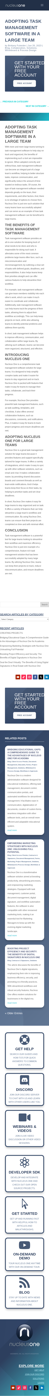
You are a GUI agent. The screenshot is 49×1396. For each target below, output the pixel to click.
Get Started (24, 1214)
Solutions (32, 48)
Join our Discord (34, 1374)
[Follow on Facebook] (35, 677)
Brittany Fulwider (17, 45)
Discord (24, 1090)
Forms (28, 765)
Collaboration (18, 48)
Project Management (23, 862)
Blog (7, 48)
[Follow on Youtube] (18, 677)
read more (12, 830)
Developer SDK (24, 1172)
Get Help (24, 1049)
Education (21, 765)
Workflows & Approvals (29, 771)
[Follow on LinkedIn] (46, 677)
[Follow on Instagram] (29, 677)
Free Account (24, 83)
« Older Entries (13, 1013)
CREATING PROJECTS (11, 633)
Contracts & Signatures (20, 961)
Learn (41, 1383)
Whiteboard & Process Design (20, 50)
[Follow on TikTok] (23, 677)
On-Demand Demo (24, 1256)
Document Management (25, 858)
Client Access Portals (20, 762)
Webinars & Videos (24, 1129)
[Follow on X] (41, 677)
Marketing (11, 862)
